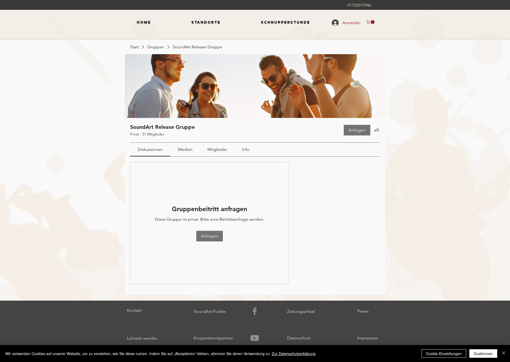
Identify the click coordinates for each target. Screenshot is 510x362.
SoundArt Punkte (210, 311)
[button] (370, 22)
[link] (150, 149)
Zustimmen (483, 353)
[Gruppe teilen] (376, 130)
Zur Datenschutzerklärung (294, 353)
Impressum (367, 337)
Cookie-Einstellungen (444, 353)
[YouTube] (254, 338)
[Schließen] (503, 353)
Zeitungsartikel (301, 311)
